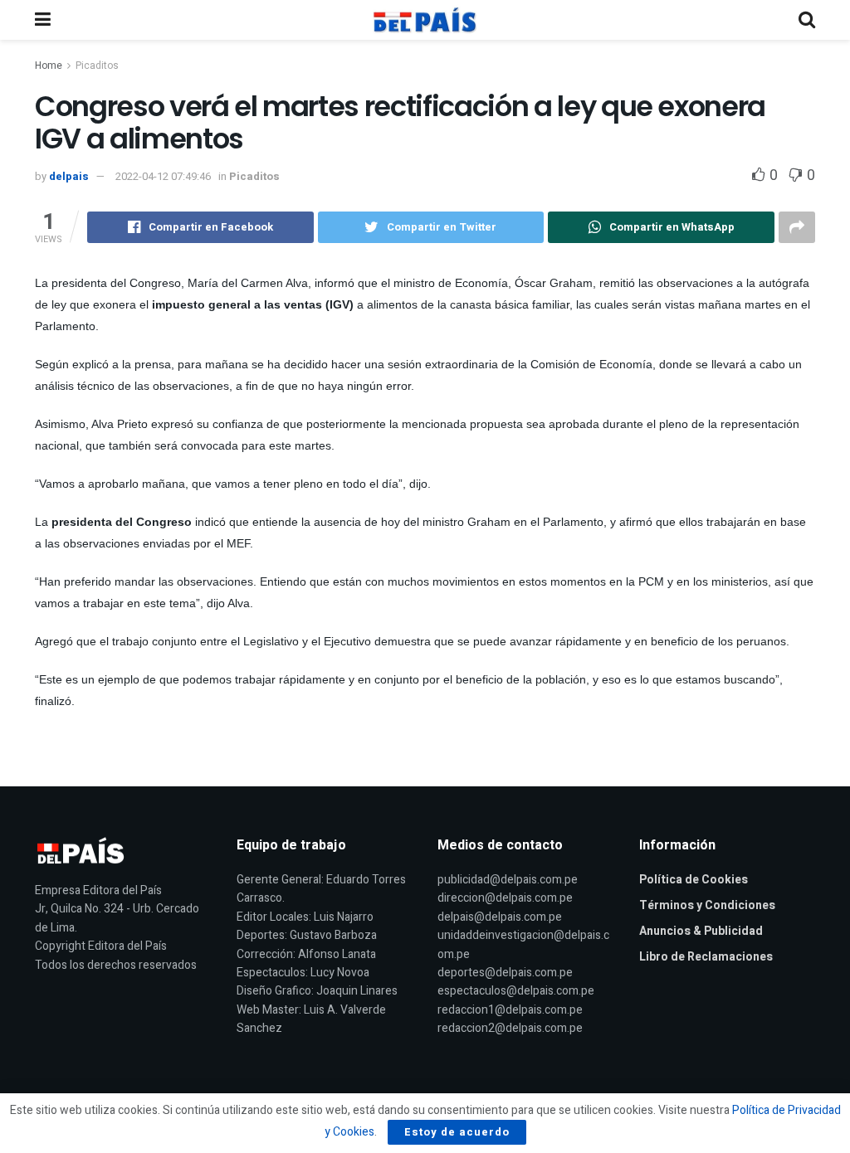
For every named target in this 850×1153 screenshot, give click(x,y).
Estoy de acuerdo (457, 1132)
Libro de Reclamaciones (706, 957)
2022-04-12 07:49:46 (163, 176)
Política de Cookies (693, 879)
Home (48, 65)
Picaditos (97, 65)
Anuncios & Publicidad (701, 931)
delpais (69, 176)
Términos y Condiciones (707, 905)
